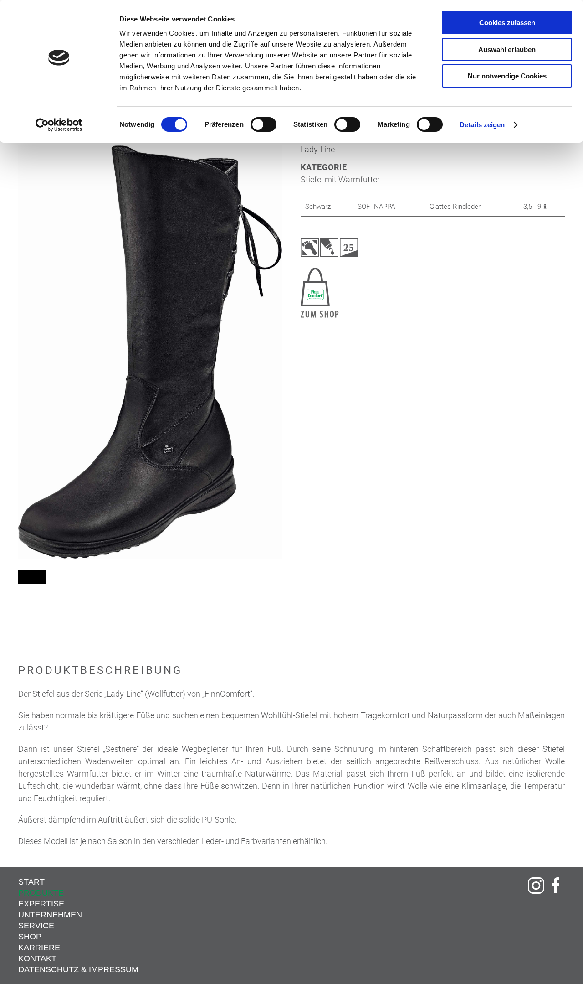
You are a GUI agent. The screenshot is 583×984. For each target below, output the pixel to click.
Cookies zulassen (507, 22)
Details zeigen (482, 125)
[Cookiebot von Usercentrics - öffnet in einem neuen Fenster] (59, 125)
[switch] (263, 124)
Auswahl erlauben (507, 49)
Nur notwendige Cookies (507, 76)
